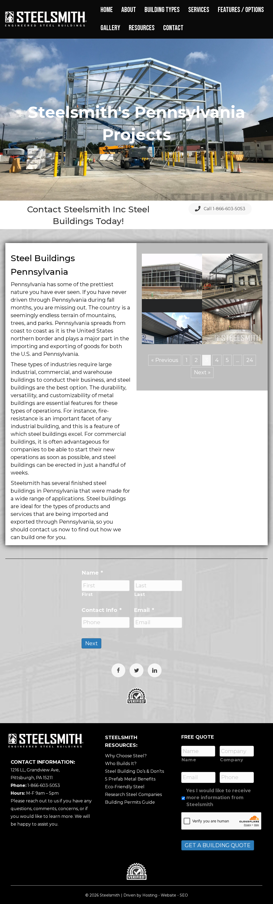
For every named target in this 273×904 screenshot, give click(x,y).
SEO (184, 895)
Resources (142, 28)
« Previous (164, 360)
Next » (202, 372)
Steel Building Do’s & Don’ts (134, 771)
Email (144, 610)
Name (92, 573)
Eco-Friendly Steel (124, 786)
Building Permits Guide (130, 802)
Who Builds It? (120, 763)
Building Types (162, 10)
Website (168, 895)
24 (249, 360)
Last (139, 594)
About (128, 10)
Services (198, 10)
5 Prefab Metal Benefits (130, 779)
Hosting (149, 895)
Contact (173, 28)
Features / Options (241, 10)
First (87, 594)
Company (231, 759)
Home (107, 10)
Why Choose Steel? (126, 755)
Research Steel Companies (133, 794)
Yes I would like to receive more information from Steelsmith (218, 797)
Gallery (110, 28)
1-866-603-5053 (43, 785)
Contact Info (102, 610)
